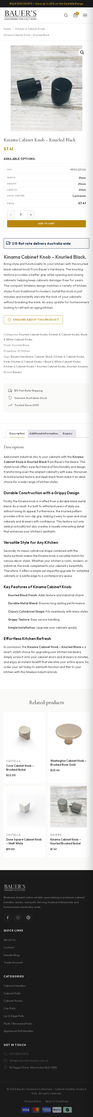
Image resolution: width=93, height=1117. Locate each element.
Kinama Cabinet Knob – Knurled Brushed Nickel (65, 841)
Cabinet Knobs (13, 1000)
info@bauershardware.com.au (28, 1060)
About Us (10, 939)
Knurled (72, 366)
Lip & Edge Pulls (14, 1016)
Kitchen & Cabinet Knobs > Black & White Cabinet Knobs (45, 361)
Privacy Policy (33, 1101)
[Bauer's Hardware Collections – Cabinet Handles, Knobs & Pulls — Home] (20, 15)
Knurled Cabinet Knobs (33, 334)
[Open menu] (85, 15)
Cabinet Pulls (12, 993)
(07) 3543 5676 (19, 1053)
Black (49, 356)
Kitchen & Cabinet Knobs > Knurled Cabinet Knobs (35, 366)
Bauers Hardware (22, 356)
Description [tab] (17, 433)
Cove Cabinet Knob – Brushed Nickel (20, 767)
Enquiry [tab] (67, 433)
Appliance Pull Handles (18, 1031)
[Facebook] (7, 917)
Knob (7, 361)
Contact (9, 947)
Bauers (17, 372)
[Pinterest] (28, 917)
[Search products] (66, 15)
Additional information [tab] (43, 433)
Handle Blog (11, 955)
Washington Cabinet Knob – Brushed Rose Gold (68, 762)
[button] (82, 52)
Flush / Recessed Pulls (18, 1023)
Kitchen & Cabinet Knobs (30, 28)
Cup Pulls (9, 1008)
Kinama (83, 366)
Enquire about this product (36, 319)
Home (7, 28)
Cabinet (39, 356)
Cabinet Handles (14, 985)
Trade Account (13, 962)
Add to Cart (46, 223)
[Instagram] (18, 917)
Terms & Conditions (57, 1101)
